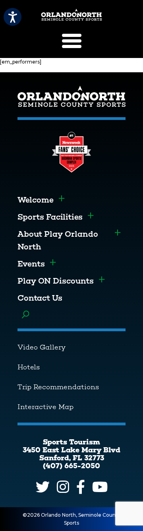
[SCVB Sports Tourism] (71, 15)
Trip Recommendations (58, 387)
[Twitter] (43, 487)
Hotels (28, 367)
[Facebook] (80, 487)
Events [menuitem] (31, 263)
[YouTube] (100, 487)
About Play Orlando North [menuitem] (57, 240)
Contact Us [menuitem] (39, 298)
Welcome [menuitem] (35, 200)
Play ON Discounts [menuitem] (55, 281)
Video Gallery (41, 347)
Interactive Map (45, 407)
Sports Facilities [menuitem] (50, 217)
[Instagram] (63, 487)
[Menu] (71, 41)
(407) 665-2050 (71, 465)
